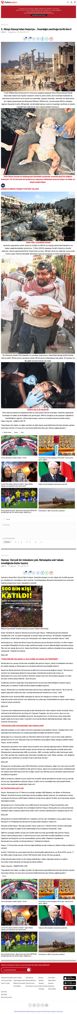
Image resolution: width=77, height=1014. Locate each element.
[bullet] (29, 542)
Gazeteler (51, 986)
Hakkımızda (17, 1011)
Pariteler (41, 989)
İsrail (22, 432)
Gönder (7, 542)
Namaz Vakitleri (31, 980)
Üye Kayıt (4, 994)
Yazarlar (51, 983)
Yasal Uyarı (60, 1011)
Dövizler (41, 980)
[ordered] (27, 542)
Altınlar (41, 977)
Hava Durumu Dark (7, 977)
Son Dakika (17, 986)
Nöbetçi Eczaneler (19, 983)
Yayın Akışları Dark (19, 980)
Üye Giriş (4, 992)
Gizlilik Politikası (31, 1011)
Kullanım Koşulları (51, 1011)
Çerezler (38, 1011)
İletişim (24, 1011)
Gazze (16, 432)
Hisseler (41, 983)
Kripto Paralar (43, 986)
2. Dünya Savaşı (6, 432)
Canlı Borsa (29, 977)
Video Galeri (52, 980)
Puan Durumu (30, 983)
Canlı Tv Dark (17, 977)
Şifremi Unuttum (6, 997)
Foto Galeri (51, 977)
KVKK (43, 1011)
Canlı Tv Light (5, 983)
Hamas (4, 876)
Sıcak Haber (52, 989)
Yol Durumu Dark (6, 980)
